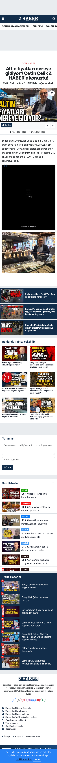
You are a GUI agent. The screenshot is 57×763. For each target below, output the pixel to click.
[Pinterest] (23, 700)
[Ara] (53, 18)
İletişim (7, 736)
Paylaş (8, 125)
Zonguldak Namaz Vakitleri (17, 714)
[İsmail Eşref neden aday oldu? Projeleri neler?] (14, 353)
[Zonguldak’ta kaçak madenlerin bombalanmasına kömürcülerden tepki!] (42, 353)
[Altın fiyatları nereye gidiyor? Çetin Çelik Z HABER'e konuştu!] (28, 105)
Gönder (8, 467)
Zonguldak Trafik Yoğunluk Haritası (21, 717)
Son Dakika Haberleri (14, 726)
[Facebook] (14, 700)
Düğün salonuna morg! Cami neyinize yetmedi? (14, 415)
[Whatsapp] (43, 700)
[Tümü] (53, 483)
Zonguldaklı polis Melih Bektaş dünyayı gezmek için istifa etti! (41, 416)
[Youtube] (38, 700)
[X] (19, 700)
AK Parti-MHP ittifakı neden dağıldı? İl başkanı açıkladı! (14, 389)
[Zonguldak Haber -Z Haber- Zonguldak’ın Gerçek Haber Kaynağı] (28, 19)
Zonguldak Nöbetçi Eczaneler (18, 708)
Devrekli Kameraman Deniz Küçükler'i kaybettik (35, 522)
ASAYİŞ (25, 556)
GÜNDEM (38, 26)
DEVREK (25, 517)
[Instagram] (28, 700)
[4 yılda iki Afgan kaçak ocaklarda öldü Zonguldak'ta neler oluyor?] (42, 379)
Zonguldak (26, 503)
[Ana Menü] (3, 18)
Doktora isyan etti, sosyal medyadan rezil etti (37, 535)
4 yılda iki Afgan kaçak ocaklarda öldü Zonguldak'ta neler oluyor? (41, 390)
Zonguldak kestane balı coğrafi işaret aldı (36, 509)
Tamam (37, 760)
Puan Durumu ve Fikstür (15, 720)
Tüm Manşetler (12, 723)
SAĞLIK (25, 530)
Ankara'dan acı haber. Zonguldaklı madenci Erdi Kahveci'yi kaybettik (35, 562)
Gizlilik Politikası (32, 736)
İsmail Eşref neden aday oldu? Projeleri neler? (12, 363)
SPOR (24, 490)
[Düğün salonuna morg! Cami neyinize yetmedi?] (14, 405)
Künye (18, 736)
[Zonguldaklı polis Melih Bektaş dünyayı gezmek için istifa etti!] (42, 405)
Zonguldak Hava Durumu (16, 711)
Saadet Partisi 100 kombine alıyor (34, 495)
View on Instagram (28, 227)
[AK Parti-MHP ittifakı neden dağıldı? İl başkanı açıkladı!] (14, 379)
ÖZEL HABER (28, 63)
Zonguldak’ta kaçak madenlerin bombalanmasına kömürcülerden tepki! (42, 364)
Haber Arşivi (10, 729)
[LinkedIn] (33, 700)
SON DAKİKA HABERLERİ (15, 26)
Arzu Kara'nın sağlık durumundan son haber (34, 548)
